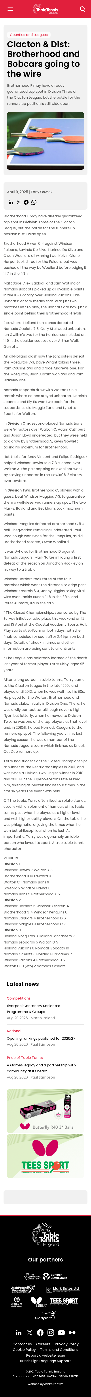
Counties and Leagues (29, 34)
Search (82, 9)
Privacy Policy (67, 1344)
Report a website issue (45, 1355)
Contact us (22, 1344)
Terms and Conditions (59, 1349)
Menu (10, 9)
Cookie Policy (24, 1349)
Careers (43, 1344)
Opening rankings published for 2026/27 (41, 1038)
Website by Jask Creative (46, 1384)
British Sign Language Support (45, 1360)
